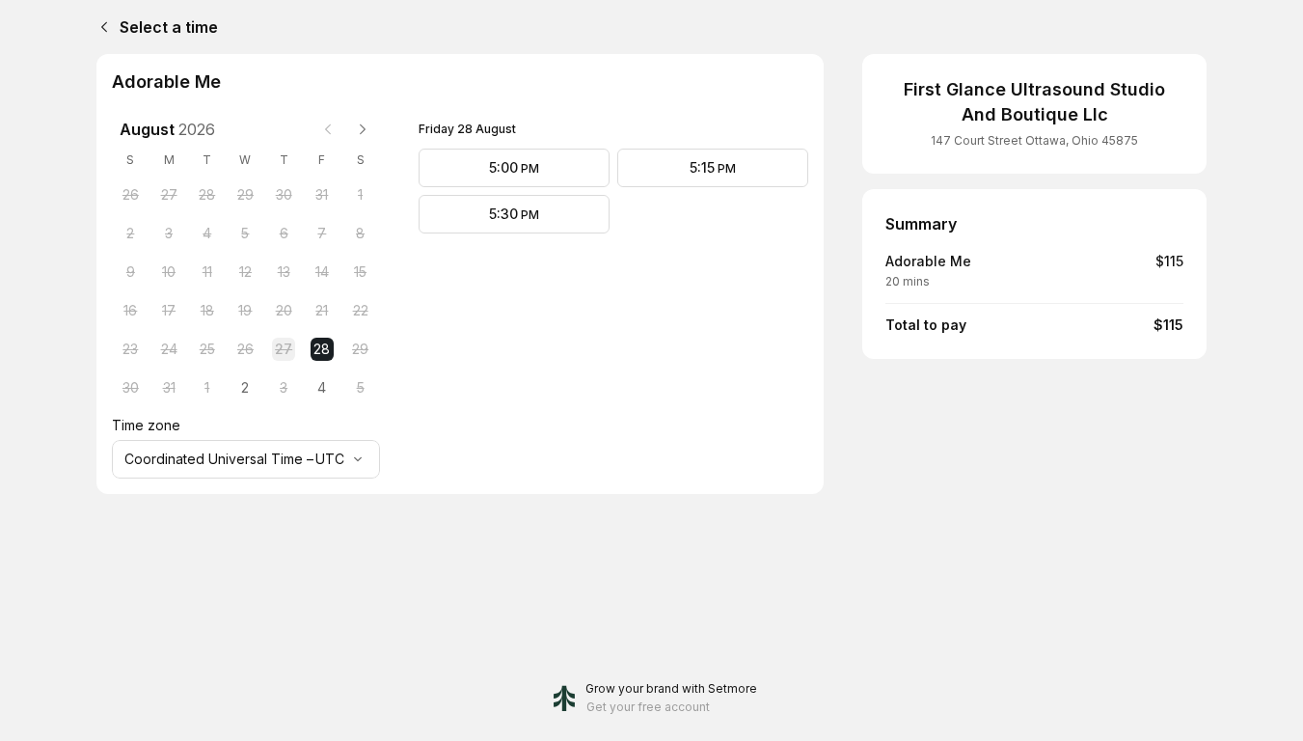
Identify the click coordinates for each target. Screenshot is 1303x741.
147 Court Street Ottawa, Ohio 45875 (1034, 140)
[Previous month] (327, 129)
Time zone (146, 425)
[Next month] (362, 129)
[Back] (100, 27)
